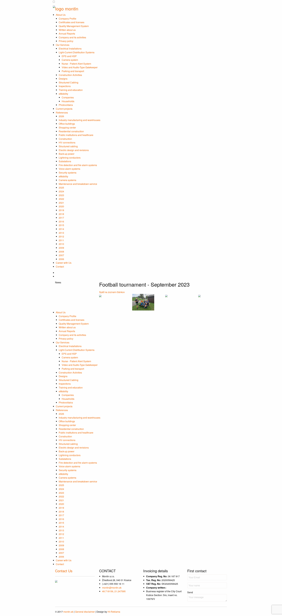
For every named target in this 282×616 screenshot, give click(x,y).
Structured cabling (68, 146)
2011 (61, 240)
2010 (61, 244)
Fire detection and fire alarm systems (78, 165)
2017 (61, 217)
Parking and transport (73, 71)
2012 (61, 236)
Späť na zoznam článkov (112, 292)
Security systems (67, 172)
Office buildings (67, 123)
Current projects (64, 108)
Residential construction (71, 131)
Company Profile (67, 18)
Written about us (67, 30)
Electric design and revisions (74, 150)
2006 (61, 259)
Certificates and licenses (71, 22)
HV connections (67, 142)
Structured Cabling (68, 82)
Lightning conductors (69, 157)
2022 (61, 199)
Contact (60, 266)
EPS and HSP (69, 56)
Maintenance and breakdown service (78, 184)
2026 (61, 116)
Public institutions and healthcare (76, 135)
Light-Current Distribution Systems (76, 52)
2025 (61, 187)
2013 (61, 232)
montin (68, 611)
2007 (61, 255)
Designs (63, 78)
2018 (61, 214)
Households (68, 101)
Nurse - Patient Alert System (76, 63)
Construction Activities (70, 75)
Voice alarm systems (69, 168)
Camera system (70, 60)
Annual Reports (67, 33)
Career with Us (63, 262)
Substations (65, 161)
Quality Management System (74, 26)
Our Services (62, 45)
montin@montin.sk (111, 587)
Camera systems (67, 180)
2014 (61, 229)
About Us (61, 14)
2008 (61, 251)
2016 (61, 221)
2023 (61, 195)
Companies (68, 97)
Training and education (71, 90)
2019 (61, 210)
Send (190, 592)
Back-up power (66, 153)
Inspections (65, 86)
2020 (61, 206)
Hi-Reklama (114, 611)
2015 (61, 225)
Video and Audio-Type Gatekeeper (80, 67)
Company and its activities (72, 37)
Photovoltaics (66, 105)
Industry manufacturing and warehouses (79, 120)
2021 (61, 202)
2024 (61, 191)
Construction (65, 138)
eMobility (63, 93)
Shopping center (67, 127)
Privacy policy (66, 41)
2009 (61, 247)
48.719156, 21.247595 (114, 591)
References (62, 112)
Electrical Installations (70, 48)
